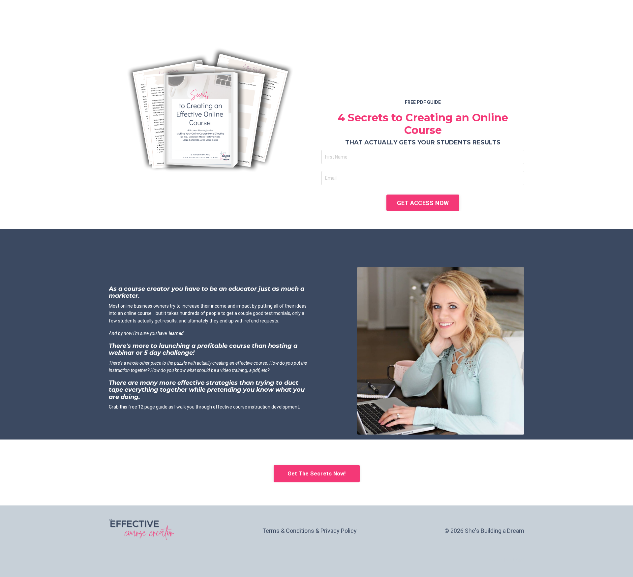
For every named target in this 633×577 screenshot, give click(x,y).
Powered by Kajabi (505, 560)
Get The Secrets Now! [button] (316, 473)
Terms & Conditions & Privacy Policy (309, 530)
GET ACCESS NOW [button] (423, 202)
